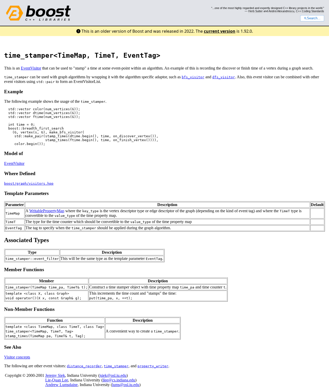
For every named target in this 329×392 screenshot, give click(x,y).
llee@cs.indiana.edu (119, 380)
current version (219, 31)
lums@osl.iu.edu (125, 384)
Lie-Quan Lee (56, 380)
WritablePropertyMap (46, 211)
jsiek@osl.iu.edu (112, 375)
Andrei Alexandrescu (281, 11)
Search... (314, 18)
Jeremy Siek (55, 375)
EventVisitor (31, 68)
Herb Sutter (255, 11)
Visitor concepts (17, 357)
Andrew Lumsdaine (61, 384)
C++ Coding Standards (310, 11)
